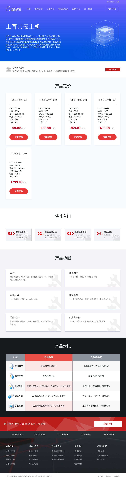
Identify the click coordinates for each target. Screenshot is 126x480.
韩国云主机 (10, 455)
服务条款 (109, 476)
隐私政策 (101, 459)
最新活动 (39, 9)
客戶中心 (112, 9)
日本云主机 (10, 464)
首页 (29, 9)
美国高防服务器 (58, 455)
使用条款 (101, 451)
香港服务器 (33, 464)
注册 (117, 2)
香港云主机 (10, 451)
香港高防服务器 (58, 451)
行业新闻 (78, 455)
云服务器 (50, 9)
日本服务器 (33, 459)
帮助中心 (76, 9)
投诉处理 (117, 476)
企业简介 (78, 451)
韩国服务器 (33, 455)
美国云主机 (10, 459)
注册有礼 (108, 424)
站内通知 (78, 459)
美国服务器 (33, 451)
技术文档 (78, 464)
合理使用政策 (102, 455)
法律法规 (100, 476)
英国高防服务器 (58, 459)
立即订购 (19, 137)
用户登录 (110, 2)
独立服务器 (63, 9)
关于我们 (88, 9)
